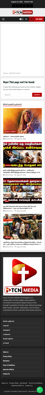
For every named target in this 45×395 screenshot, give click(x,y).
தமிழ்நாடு (7, 237)
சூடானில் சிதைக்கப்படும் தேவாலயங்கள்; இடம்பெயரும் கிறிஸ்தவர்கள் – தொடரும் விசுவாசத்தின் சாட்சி (19, 207)
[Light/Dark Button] (21, 19)
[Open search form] (26, 19)
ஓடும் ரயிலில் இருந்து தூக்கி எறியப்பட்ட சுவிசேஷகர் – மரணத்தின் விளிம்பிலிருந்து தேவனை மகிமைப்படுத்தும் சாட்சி (21, 171)
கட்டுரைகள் (6, 334)
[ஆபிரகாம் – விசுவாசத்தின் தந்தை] (22, 121)
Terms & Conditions (9, 365)
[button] (3, 19)
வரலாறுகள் (6, 330)
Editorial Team (9, 139)
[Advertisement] (22, 48)
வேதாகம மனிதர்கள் (10, 131)
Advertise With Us (8, 369)
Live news (38, 19)
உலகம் (6, 201)
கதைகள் (6, 325)
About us (5, 352)
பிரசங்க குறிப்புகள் (8, 321)
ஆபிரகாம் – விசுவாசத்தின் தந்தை (13, 136)
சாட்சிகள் (7, 165)
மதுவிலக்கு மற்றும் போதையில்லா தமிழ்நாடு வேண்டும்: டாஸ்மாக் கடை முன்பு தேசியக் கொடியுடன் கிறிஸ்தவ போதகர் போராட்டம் (22, 243)
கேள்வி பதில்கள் (8, 338)
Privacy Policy (7, 356)
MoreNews (32, 391)
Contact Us (6, 374)
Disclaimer (6, 361)
